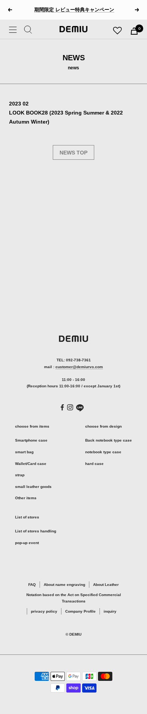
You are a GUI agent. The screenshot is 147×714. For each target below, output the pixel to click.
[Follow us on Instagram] (70, 407)
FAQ (32, 585)
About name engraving (64, 585)
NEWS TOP (73, 153)
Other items (26, 498)
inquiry (110, 611)
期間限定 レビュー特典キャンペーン (74, 9)
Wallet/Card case (30, 464)
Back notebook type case (108, 440)
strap (19, 475)
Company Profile (80, 611)
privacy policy (44, 611)
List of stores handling (35, 531)
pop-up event (27, 543)
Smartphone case (31, 440)
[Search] (28, 31)
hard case (94, 464)
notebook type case (103, 452)
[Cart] (134, 31)
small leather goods (33, 487)
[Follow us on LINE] (80, 408)
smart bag (24, 452)
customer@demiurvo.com (79, 367)
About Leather (106, 585)
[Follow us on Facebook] (62, 407)
